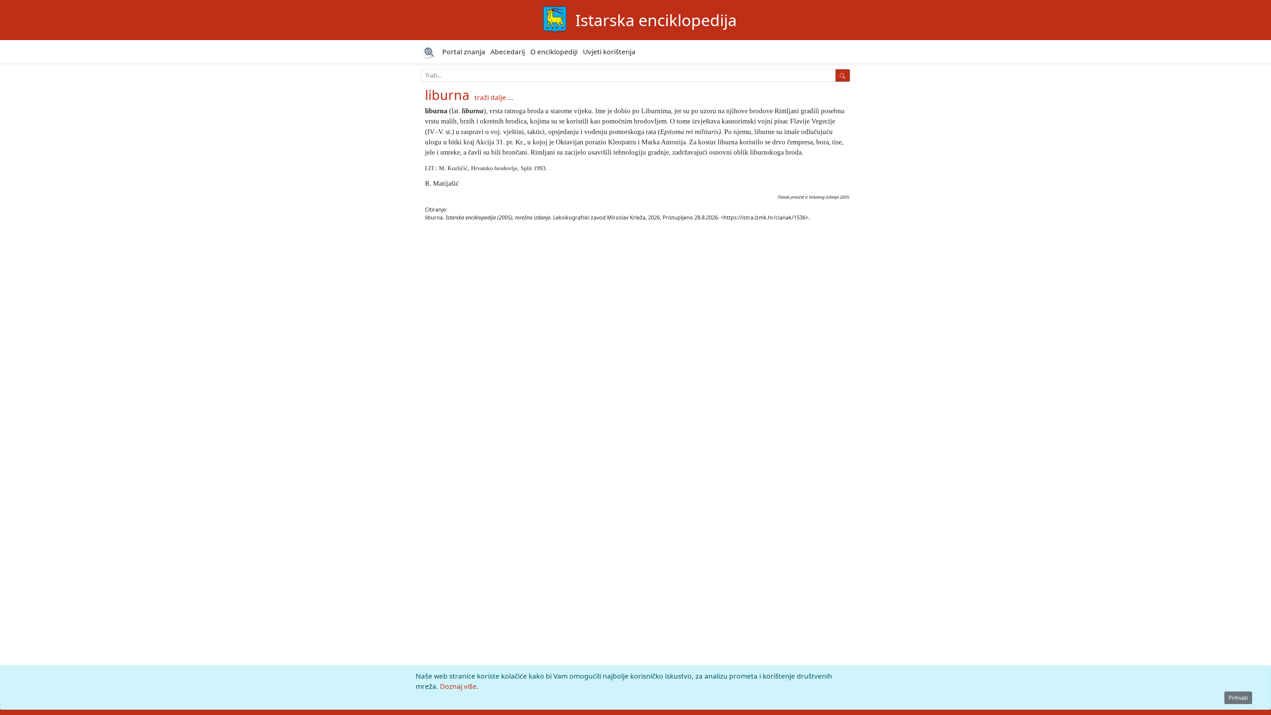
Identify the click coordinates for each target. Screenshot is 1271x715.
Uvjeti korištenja (609, 51)
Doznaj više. (459, 686)
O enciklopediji (554, 51)
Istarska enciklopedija (656, 20)
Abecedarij (508, 51)
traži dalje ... (494, 97)
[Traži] (842, 75)
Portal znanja (463, 51)
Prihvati (1238, 697)
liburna (447, 95)
